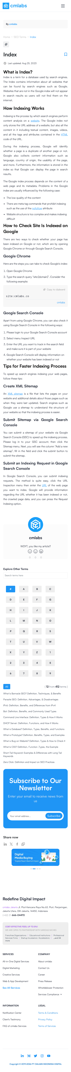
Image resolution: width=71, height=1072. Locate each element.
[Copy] (6, 44)
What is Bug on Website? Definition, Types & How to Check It (34, 740)
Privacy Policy (45, 1019)
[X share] (11, 844)
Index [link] (33, 37)
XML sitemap (15, 393)
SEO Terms (20, 37)
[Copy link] (23, 844)
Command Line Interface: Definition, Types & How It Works (33, 717)
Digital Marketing (11, 968)
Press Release (45, 981)
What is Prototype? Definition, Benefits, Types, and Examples (34, 735)
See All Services (11, 987)
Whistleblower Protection (50, 987)
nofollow (37, 208)
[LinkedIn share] (5, 844)
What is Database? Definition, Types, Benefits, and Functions (33, 729)
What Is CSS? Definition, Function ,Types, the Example (30, 746)
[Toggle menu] (63, 6)
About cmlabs (45, 961)
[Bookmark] (66, 54)
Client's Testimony (12, 1019)
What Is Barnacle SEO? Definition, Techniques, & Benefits (32, 693)
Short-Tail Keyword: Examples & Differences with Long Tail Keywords (32, 754)
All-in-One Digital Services (16, 961)
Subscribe (53, 816)
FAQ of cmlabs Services (14, 1026)
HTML (64, 134)
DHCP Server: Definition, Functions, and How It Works (30, 723)
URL (44, 485)
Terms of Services (47, 1026)
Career (41, 974)
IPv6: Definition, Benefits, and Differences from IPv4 (29, 705)
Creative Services (11, 974)
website (35, 120)
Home (6, 37)
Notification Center (12, 1012)
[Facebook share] (17, 844)
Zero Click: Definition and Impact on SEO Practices (28, 762)
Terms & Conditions (48, 1012)
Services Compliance (48, 994)
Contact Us (43, 968)
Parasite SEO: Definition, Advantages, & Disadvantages (30, 699)
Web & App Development (15, 981)
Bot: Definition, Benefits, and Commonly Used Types (29, 711)
